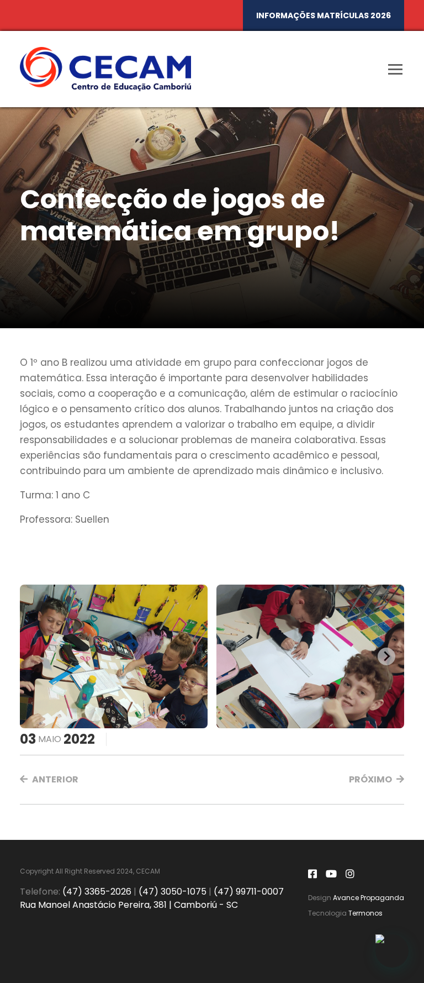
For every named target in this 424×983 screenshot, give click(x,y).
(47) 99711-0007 (249, 891)
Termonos (365, 913)
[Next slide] (386, 656)
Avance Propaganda (368, 897)
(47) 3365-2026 (96, 891)
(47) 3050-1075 (172, 891)
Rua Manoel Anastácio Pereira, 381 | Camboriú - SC (129, 904)
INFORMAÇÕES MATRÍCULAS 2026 (323, 15)
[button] (49, 779)
